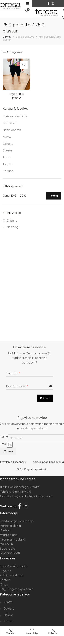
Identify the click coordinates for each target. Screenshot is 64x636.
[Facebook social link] (48, 3)
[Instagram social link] (52, 3)
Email (3, 444)
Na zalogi (13, 227)
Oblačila (8, 143)
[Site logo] (46, 12)
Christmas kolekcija (15, 116)
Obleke (7, 150)
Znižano (8, 171)
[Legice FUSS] (16, 74)
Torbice (7, 164)
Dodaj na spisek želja (24, 65)
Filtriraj (54, 195)
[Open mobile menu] (27, 3)
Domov (7, 36)
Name (4, 436)
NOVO (7, 136)
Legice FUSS (16, 93)
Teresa (7, 157)
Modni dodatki (12, 130)
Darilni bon (10, 123)
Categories (14, 52)
